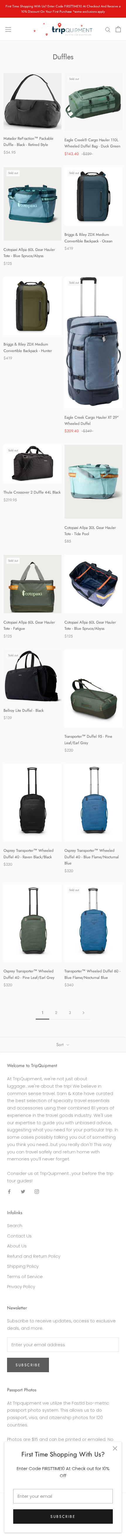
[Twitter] (23, 1191)
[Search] (107, 29)
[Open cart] (118, 29)
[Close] (115, 1448)
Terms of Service (25, 1276)
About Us (17, 1246)
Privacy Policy (21, 1286)
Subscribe (62, 1516)
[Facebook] (9, 1191)
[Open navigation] (8, 29)
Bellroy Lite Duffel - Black (24, 710)
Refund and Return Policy (33, 1256)
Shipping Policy (23, 1266)
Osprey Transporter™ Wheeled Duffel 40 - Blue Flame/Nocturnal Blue (91, 857)
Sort (60, 1044)
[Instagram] (37, 1191)
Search (14, 1225)
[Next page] (83, 1013)
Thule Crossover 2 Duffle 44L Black (32, 492)
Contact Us (19, 1236)
